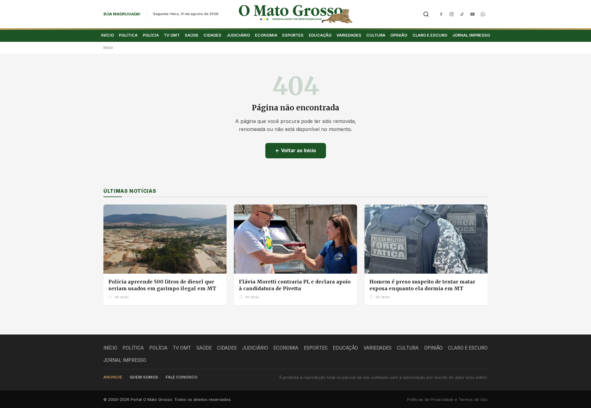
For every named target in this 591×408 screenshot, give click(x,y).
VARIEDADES (348, 35)
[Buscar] (426, 14)
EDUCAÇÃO (320, 35)
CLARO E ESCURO (429, 35)
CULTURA (375, 35)
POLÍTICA (128, 35)
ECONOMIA (266, 35)
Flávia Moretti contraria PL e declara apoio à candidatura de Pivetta (295, 285)
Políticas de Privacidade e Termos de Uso (447, 399)
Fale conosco (181, 377)
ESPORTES (293, 35)
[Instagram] (451, 14)
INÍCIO (107, 35)
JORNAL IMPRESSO (471, 35)
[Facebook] (441, 14)
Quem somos (144, 377)
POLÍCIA (151, 35)
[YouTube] (472, 14)
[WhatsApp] (483, 14)
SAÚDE (192, 35)
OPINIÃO (398, 35)
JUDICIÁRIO (238, 35)
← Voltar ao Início (295, 150)
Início (108, 47)
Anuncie (112, 377)
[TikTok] (462, 14)
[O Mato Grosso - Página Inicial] (295, 14)
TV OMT (172, 35)
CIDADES (212, 35)
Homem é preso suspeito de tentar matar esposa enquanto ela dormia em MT (422, 285)
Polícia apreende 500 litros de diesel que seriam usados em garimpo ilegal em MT (162, 285)
